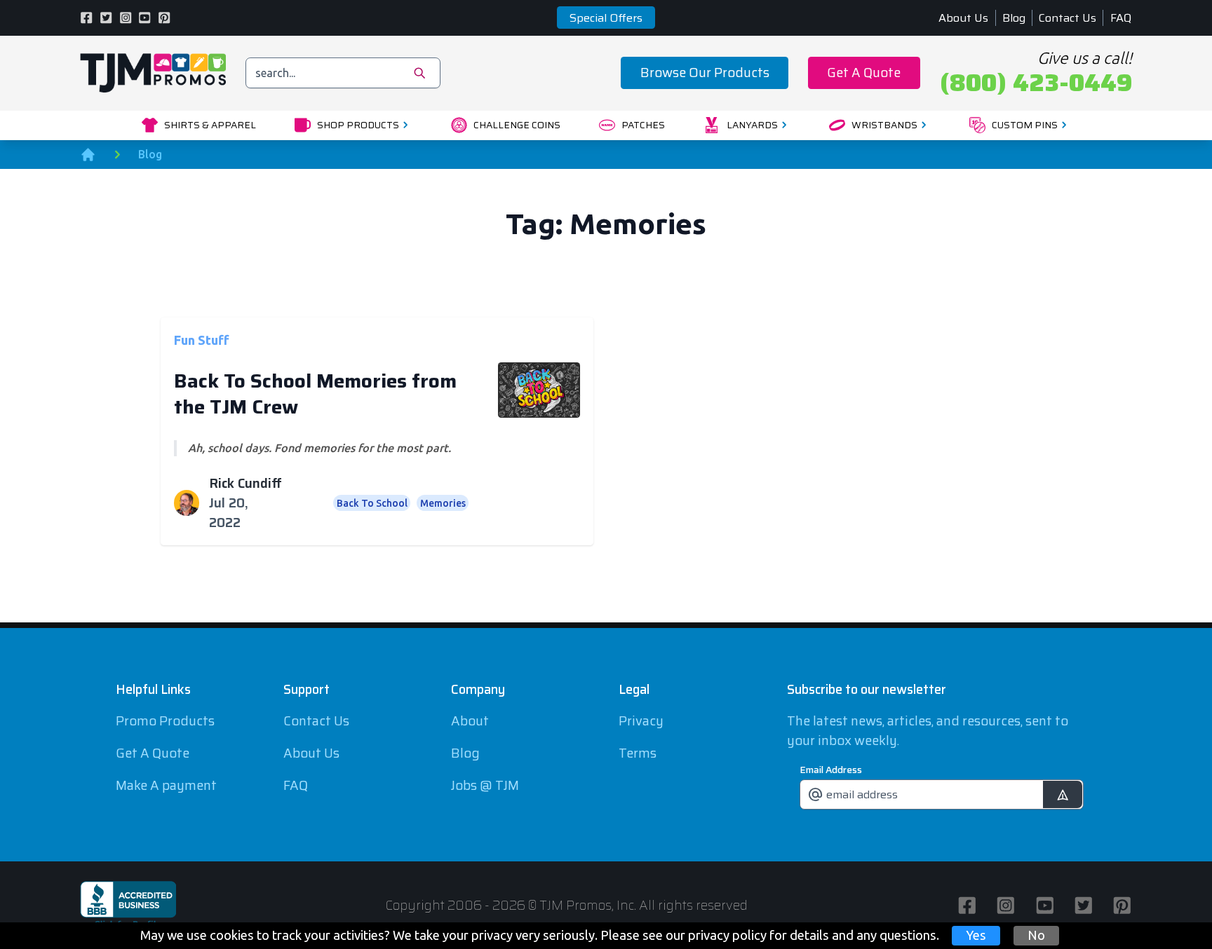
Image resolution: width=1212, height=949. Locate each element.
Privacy (641, 721)
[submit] (1062, 794)
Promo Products (165, 721)
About (470, 721)
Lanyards (752, 124)
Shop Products (358, 124)
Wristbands (884, 124)
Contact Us (1067, 18)
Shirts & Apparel (210, 124)
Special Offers (606, 18)
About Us (963, 18)
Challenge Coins (516, 124)
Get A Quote (864, 72)
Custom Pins (1025, 124)
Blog (1013, 18)
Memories (443, 503)
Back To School (372, 503)
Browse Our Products (704, 72)
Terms (637, 753)
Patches (643, 124)
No (1036, 935)
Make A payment (166, 785)
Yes (976, 935)
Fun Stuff (201, 339)
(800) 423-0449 (1036, 83)
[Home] (88, 154)
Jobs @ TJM (485, 785)
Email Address (831, 769)
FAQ (1121, 18)
